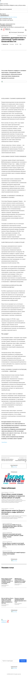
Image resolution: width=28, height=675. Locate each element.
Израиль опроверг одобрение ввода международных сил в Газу (20, 600)
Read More (4, 442)
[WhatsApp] (17, 47)
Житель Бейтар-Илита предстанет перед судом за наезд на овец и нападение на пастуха (7, 601)
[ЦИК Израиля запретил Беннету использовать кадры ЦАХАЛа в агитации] (21, 573)
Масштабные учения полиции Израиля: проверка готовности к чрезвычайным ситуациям (13, 496)
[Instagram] (14, 646)
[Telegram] (20, 47)
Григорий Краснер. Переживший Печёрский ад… (21, 460)
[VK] (14, 47)
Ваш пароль (3, 13)
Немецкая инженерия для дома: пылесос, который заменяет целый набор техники (13, 535)
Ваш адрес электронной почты (7, 24)
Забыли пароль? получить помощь (8, 17)
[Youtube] (14, 650)
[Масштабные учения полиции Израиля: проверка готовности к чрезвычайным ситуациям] (7, 573)
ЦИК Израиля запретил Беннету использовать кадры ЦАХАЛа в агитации (13, 512)
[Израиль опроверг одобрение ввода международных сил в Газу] (21, 593)
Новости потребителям (7, 523)
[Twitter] (7, 47)
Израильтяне (5, 44)
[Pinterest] (10, 47)
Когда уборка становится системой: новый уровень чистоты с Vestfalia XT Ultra (14, 545)
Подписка (23, 660)
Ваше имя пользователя (6, 9)
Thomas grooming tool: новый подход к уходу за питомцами (14, 553)
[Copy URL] (23, 47)
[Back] (0, 2)
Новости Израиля (4, 35)
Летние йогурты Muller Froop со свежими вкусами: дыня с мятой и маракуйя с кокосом (12, 526)
